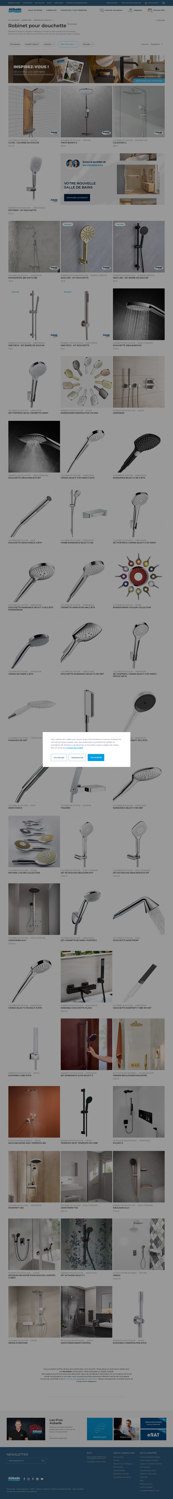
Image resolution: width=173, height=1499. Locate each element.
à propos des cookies (75, 748)
